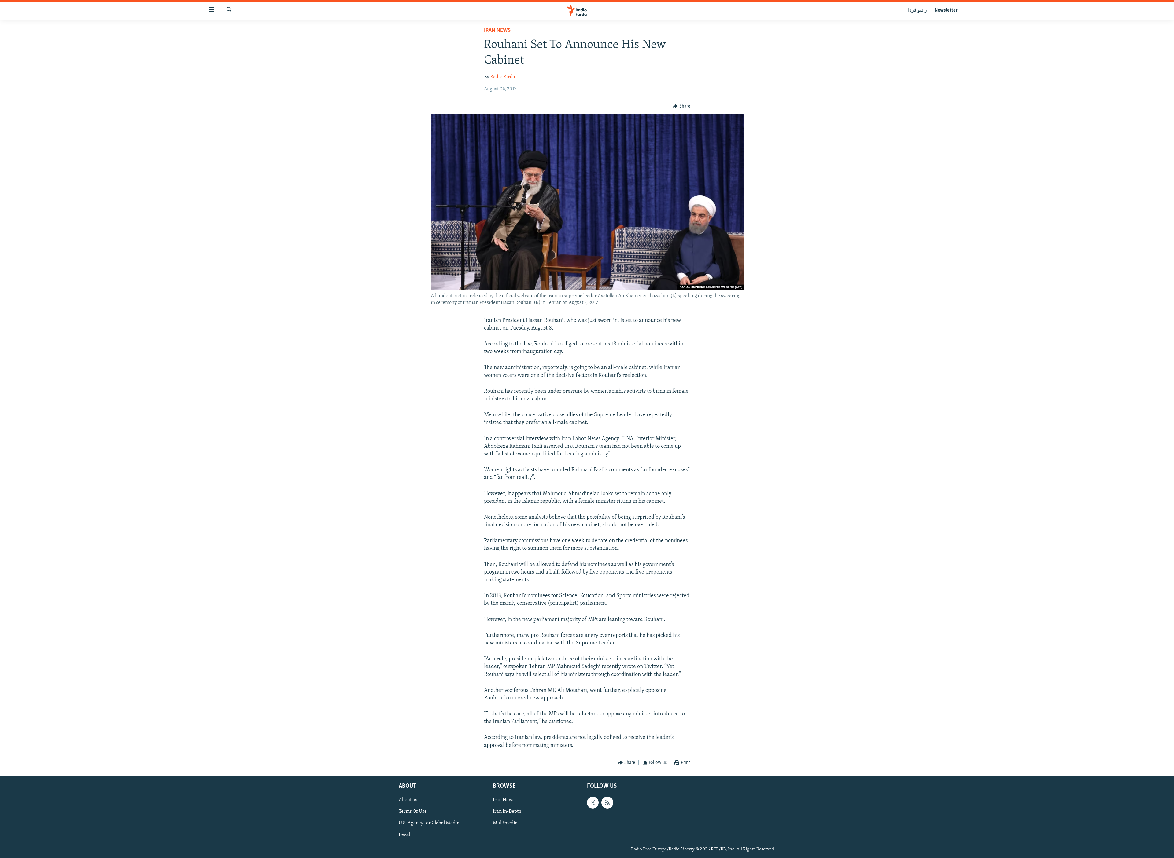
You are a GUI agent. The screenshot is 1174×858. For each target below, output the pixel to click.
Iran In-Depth (507, 811)
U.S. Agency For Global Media (429, 823)
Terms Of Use (413, 811)
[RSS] (607, 803)
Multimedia (505, 823)
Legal (404, 835)
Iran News (497, 30)
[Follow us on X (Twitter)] (593, 803)
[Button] (681, 106)
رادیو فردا (917, 10)
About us (408, 800)
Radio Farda (502, 77)
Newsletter (946, 10)
